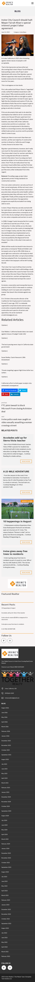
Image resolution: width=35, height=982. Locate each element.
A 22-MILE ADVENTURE (16, 471)
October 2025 (5, 750)
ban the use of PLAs (18, 223)
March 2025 (4, 783)
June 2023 (4, 881)
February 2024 (5, 844)
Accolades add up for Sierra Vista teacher (15, 439)
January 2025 (5, 792)
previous (16, 407)
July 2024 (4, 820)
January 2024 (5, 848)
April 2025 (4, 778)
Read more (26, 461)
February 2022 (5, 956)
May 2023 (4, 886)
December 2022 (6, 909)
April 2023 (4, 890)
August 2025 (5, 759)
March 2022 (4, 951)
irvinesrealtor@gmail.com (12, 698)
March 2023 (4, 895)
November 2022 (6, 914)
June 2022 (4, 937)
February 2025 (5, 787)
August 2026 (5, 708)
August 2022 (5, 928)
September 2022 (6, 923)
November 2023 (6, 858)
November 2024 (6, 801)
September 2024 (6, 811)
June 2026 (4, 712)
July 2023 (4, 876)
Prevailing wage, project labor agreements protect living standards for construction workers (14, 178)
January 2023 (5, 905)
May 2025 (4, 773)
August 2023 (5, 872)
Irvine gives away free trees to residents (15, 552)
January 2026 (5, 736)
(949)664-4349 (9, 693)
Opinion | (4, 325)
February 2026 (5, 731)
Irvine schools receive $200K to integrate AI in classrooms (14, 618)
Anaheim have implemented (16, 233)
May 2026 (4, 717)
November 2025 (6, 745)
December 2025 (6, 740)
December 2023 (6, 853)
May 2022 (4, 942)
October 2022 (5, 919)
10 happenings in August (17, 521)
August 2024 (5, 815)
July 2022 (4, 933)
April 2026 (4, 722)
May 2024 (4, 830)
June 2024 (4, 825)
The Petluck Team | (19, 977)
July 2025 (4, 764)
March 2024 (4, 839)
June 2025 (4, 769)
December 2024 (6, 797)
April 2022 (4, 947)
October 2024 (5, 806)
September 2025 (6, 755)
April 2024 (4, 834)
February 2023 (5, 900)
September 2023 (6, 867)
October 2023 (5, 862)
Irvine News (23, 32)
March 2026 (4, 726)
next (16, 421)
